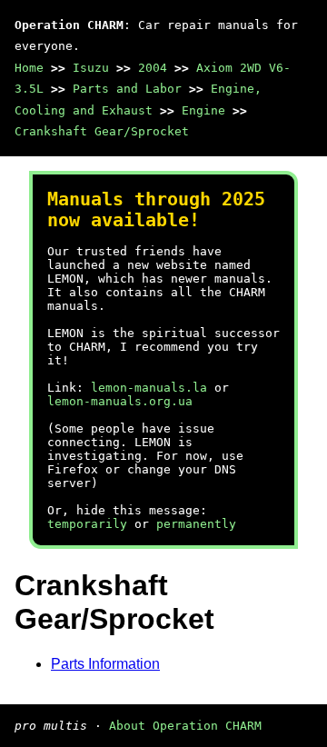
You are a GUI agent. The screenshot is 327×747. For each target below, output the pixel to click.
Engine (203, 110)
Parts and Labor (127, 88)
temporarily (87, 524)
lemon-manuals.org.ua (120, 401)
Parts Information (105, 664)
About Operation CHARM (185, 725)
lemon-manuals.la (149, 387)
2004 (152, 68)
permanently (196, 524)
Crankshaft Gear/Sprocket (102, 131)
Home (29, 68)
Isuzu (91, 68)
